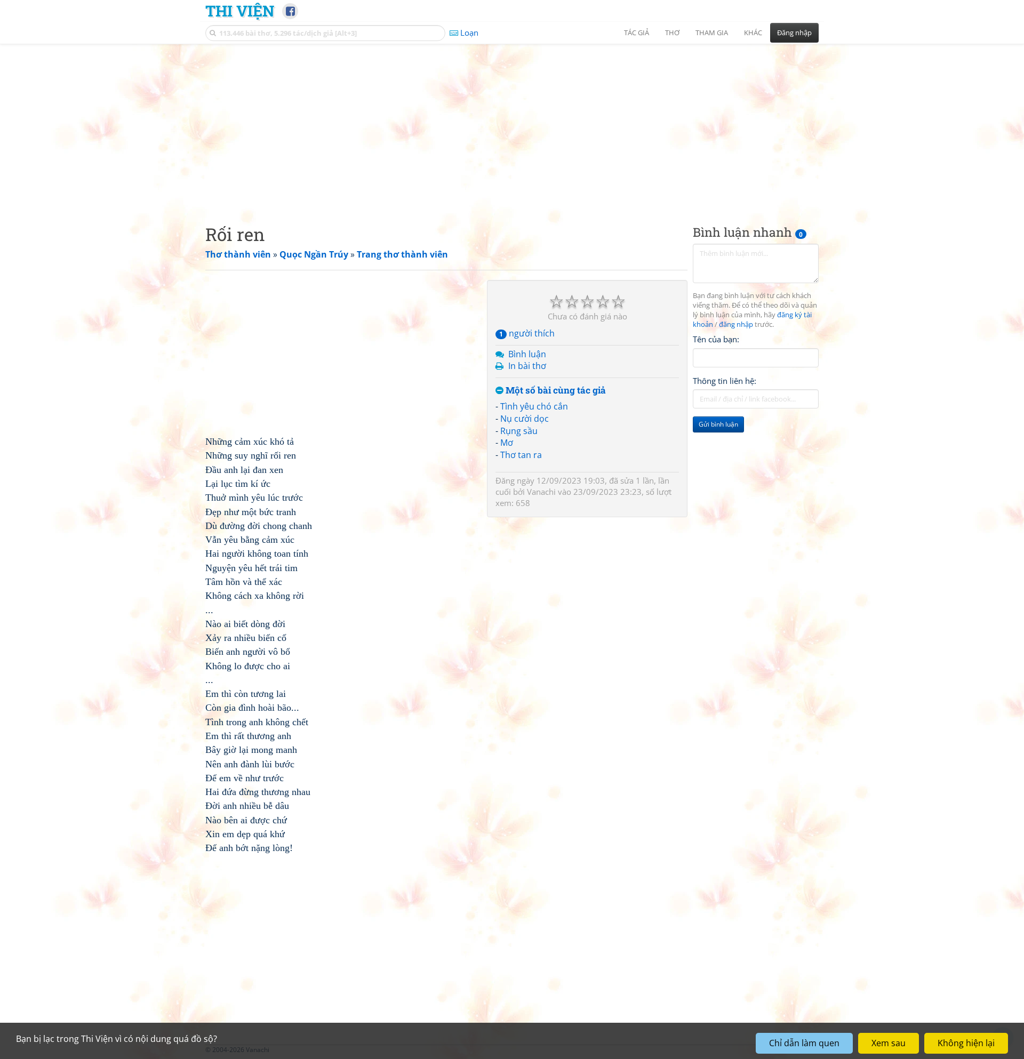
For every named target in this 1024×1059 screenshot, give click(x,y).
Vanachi (541, 491)
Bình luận (527, 354)
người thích (527, 333)
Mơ (506, 442)
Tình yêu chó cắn (534, 406)
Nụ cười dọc (524, 418)
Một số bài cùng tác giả (554, 391)
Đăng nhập (794, 32)
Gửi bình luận (718, 424)
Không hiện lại (966, 1043)
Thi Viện (239, 11)
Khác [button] (753, 32)
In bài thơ (527, 366)
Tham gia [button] (711, 32)
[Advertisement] (512, 125)
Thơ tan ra (521, 455)
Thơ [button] (672, 32)
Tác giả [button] (636, 32)
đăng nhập (736, 324)
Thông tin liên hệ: (724, 380)
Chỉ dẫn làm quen (804, 1043)
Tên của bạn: (716, 339)
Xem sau (888, 1043)
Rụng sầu (519, 431)
